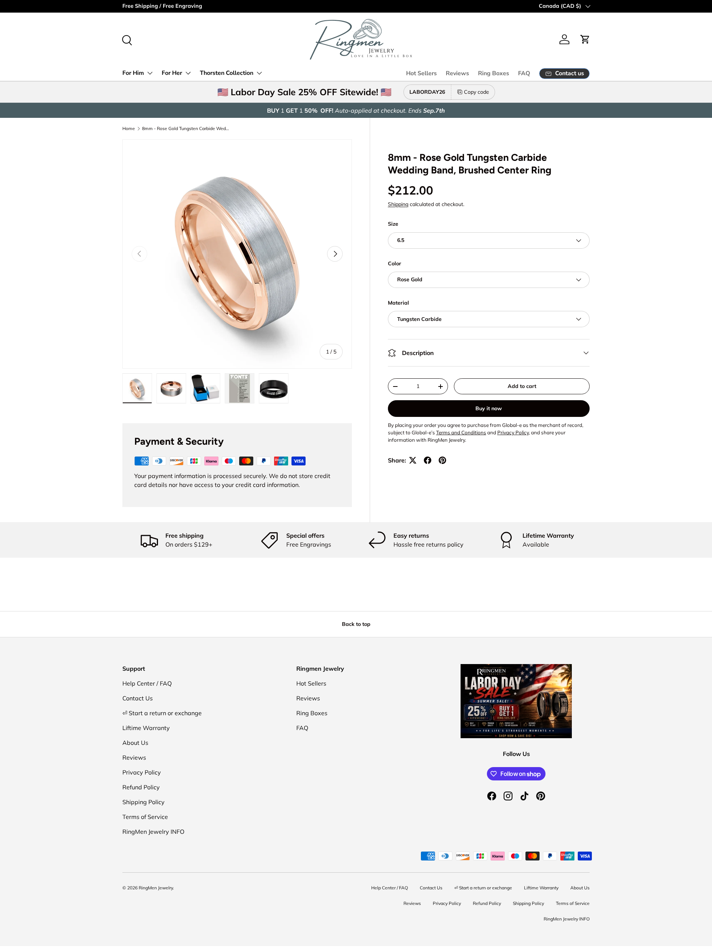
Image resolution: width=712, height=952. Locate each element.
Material (398, 302)
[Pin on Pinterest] (442, 460)
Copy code (476, 92)
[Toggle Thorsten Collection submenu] (259, 73)
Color (394, 263)
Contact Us (137, 698)
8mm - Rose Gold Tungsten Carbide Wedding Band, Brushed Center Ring (186, 128)
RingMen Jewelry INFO (153, 831)
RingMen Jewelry (156, 887)
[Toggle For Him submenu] (149, 73)
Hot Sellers (421, 73)
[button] (585, 39)
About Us (135, 742)
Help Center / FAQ (147, 683)
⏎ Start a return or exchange (162, 713)
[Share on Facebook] (427, 460)
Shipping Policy (143, 802)
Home (128, 128)
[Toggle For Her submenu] (188, 73)
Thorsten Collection (226, 73)
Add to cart (522, 386)
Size (393, 223)
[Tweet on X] (412, 460)
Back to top (356, 624)
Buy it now (488, 408)
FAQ (524, 73)
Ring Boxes (493, 73)
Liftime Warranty (146, 728)
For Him (133, 73)
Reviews (457, 73)
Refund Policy (141, 787)
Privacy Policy (141, 772)
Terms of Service (145, 816)
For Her (172, 73)
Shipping (398, 204)
